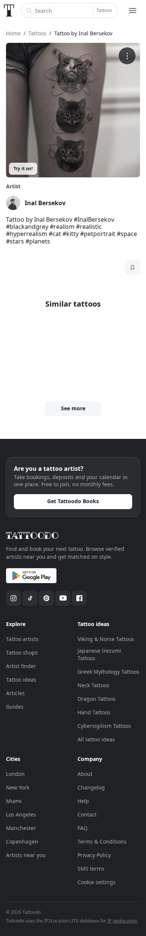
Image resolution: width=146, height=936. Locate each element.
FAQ (82, 828)
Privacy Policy (94, 855)
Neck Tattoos (93, 685)
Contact (87, 814)
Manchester (21, 828)
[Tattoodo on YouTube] (62, 598)
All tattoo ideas (96, 739)
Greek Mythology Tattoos (108, 671)
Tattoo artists (22, 639)
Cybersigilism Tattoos (104, 725)
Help (83, 800)
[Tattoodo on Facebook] (79, 598)
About (84, 773)
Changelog (91, 787)
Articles (15, 693)
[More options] (127, 55)
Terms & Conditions (102, 841)
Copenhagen (22, 841)
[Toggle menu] (132, 10)
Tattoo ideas (21, 679)
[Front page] (9, 10)
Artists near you (26, 855)
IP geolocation (122, 921)
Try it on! (23, 168)
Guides (15, 706)
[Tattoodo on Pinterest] (46, 598)
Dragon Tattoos (96, 698)
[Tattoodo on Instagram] (13, 598)
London (15, 773)
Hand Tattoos (93, 712)
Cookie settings (96, 882)
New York (17, 787)
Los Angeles (21, 814)
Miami (14, 800)
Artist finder (21, 666)
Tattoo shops (22, 652)
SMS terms (90, 868)
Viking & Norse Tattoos (105, 639)
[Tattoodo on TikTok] (29, 598)
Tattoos (104, 10)
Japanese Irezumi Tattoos (99, 654)
